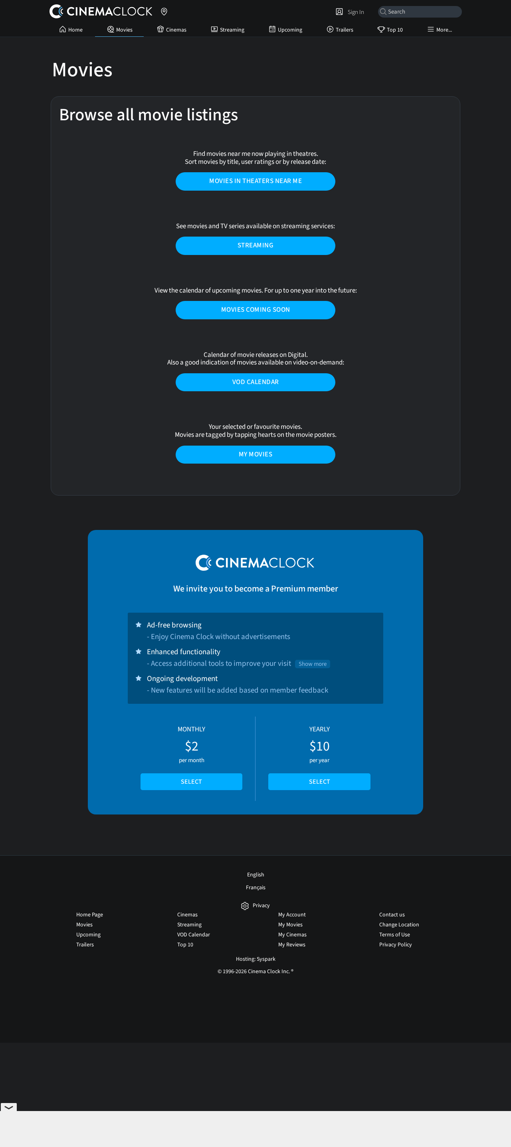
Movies (124, 30)
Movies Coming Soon (255, 310)
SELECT (191, 781)
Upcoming (290, 30)
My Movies (256, 454)
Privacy (261, 906)
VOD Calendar (255, 382)
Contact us (392, 915)
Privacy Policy (395, 945)
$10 (319, 755)
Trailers (344, 30)
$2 (191, 755)
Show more (313, 664)
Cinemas (176, 30)
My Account (292, 915)
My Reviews (291, 945)
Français (255, 887)
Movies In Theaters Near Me (255, 181)
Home (75, 30)
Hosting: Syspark (255, 959)
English (255, 875)
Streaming (232, 30)
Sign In (354, 12)
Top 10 (395, 30)
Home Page (89, 915)
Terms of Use (394, 935)
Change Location (399, 925)
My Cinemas (292, 935)
